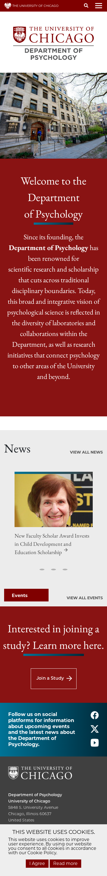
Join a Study (50, 678)
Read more (65, 863)
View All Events (85, 597)
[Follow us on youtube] (95, 745)
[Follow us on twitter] (95, 731)
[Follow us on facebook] (95, 717)
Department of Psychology (35, 794)
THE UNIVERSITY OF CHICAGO (35, 6)
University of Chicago (29, 801)
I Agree (37, 863)
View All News (86, 452)
